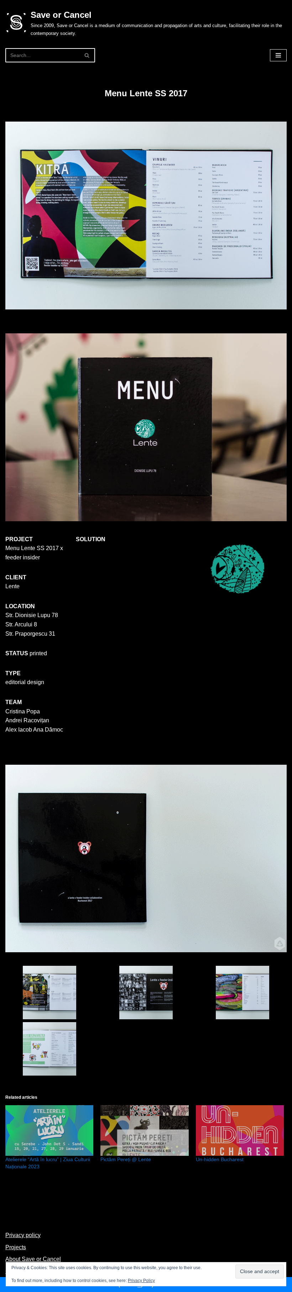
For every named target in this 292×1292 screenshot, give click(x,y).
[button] (49, 994)
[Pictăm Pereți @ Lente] (144, 1130)
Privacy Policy (141, 1280)
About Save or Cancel (33, 1259)
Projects (15, 1247)
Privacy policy (23, 1235)
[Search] (87, 55)
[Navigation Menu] (278, 55)
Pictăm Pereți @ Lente (125, 1159)
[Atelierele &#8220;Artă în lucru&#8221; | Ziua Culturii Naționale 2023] (49, 1130)
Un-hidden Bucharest (220, 1159)
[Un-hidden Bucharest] (240, 1130)
